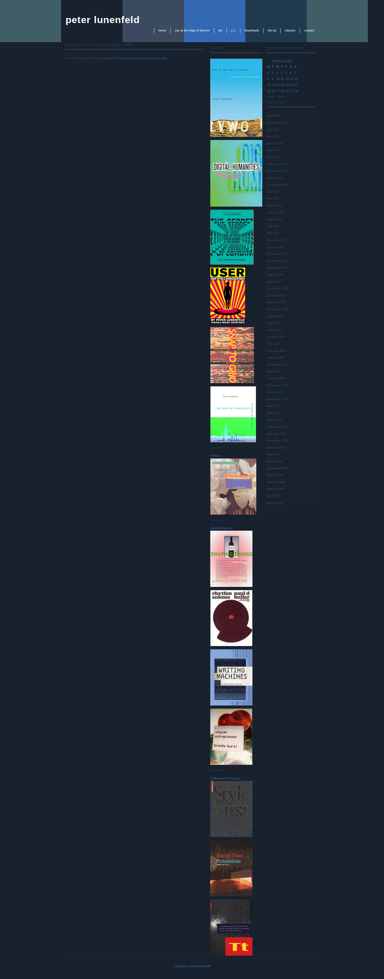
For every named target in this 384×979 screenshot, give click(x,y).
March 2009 (274, 475)
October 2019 (275, 295)
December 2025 (277, 122)
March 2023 (274, 178)
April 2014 (273, 413)
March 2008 (274, 503)
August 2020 (275, 274)
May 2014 (273, 406)
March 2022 (274, 205)
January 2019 (275, 302)
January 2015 (275, 378)
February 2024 (276, 164)
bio (220, 30)
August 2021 (275, 219)
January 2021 (275, 247)
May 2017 (273, 343)
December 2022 (277, 184)
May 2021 (273, 233)
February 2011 (276, 433)
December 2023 (277, 171)
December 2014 (277, 385)
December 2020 (277, 254)
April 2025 (273, 136)
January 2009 (275, 482)
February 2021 (276, 240)
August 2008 (275, 488)
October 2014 (275, 392)
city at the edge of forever (192, 30)
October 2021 (275, 212)
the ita (272, 30)
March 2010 (274, 461)
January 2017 (275, 357)
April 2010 (273, 454)
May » (281, 96)
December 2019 (277, 288)
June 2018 (273, 330)
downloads (252, 30)
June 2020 (273, 281)
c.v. (233, 30)
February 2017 (276, 350)
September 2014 (277, 399)
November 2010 (277, 440)
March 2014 (274, 419)
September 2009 (277, 468)
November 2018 (277, 309)
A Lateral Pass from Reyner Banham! (90, 58)
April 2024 (273, 157)
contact (309, 30)
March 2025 (274, 143)
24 (278, 91)
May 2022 (273, 198)
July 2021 (273, 226)
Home (162, 30)
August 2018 (275, 316)
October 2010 (275, 447)
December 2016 (277, 364)
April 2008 (273, 496)
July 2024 (273, 150)
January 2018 (275, 336)
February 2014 (276, 426)
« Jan (270, 96)
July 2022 (273, 191)
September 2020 (277, 267)
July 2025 (273, 129)
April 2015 (273, 371)
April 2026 (273, 115)
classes (290, 30)
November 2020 (277, 261)
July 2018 (273, 323)
